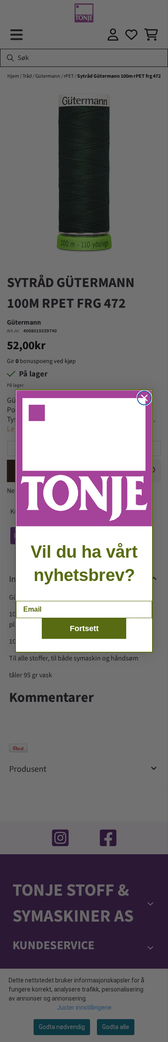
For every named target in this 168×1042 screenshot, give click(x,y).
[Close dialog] (144, 398)
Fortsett (84, 628)
